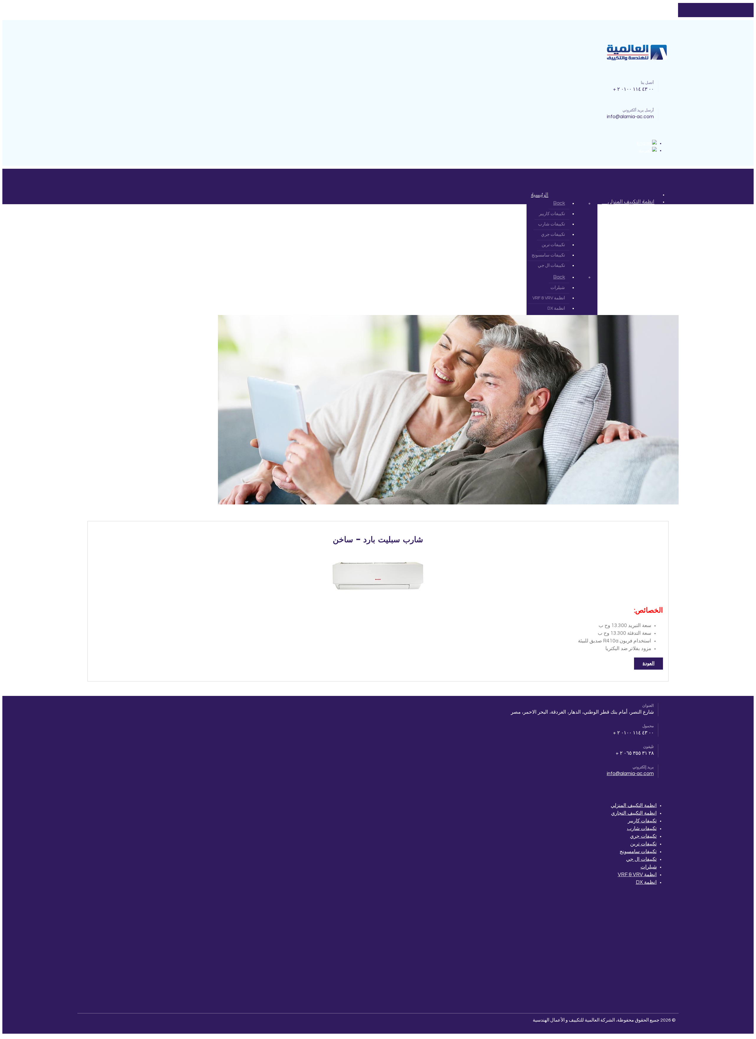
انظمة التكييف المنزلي (634, 805)
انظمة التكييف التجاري (634, 813)
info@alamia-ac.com (630, 773)
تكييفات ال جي (641, 859)
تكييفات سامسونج (638, 851)
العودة (648, 663)
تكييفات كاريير (642, 821)
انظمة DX (646, 882)
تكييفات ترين (643, 844)
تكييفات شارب (642, 828)
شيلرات (649, 867)
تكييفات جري (643, 836)
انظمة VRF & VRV (637, 874)
